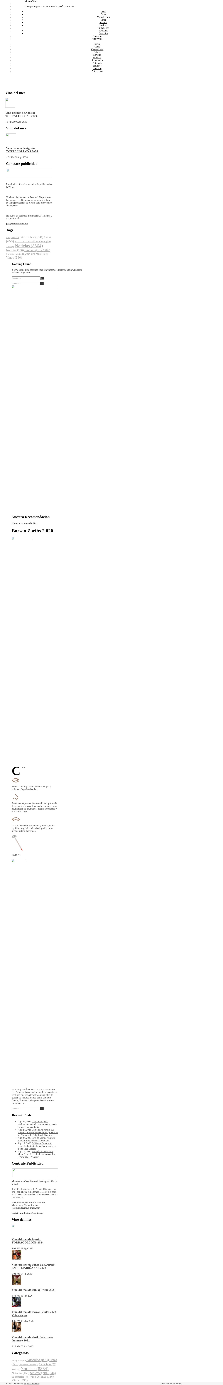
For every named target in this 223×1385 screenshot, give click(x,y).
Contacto (16, 28)
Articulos (16, 22)
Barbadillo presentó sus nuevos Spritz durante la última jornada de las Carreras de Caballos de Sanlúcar (38, 1132)
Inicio (15, 3)
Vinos (15, 12)
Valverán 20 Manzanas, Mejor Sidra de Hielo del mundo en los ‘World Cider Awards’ (36, 1154)
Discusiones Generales (24, 242)
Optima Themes (31, 1383)
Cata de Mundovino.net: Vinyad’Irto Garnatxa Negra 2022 (36, 1139)
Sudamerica (17, 20)
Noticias (16, 17)
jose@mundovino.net (17, 223)
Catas (14, 6)
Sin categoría (37, 250)
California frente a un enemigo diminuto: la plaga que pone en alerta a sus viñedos (37, 1146)
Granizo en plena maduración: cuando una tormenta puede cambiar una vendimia (37, 1124)
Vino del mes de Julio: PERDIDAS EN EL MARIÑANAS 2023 (33, 1266)
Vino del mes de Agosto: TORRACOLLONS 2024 (21, 114)
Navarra (16, 14)
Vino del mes (18, 9)
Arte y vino (17, 31)
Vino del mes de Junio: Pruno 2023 (33, 1289)
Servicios (16, 25)
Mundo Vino (31, 1)
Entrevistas (42, 241)
